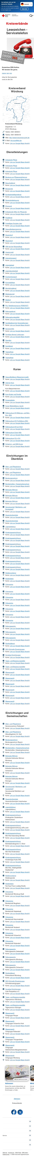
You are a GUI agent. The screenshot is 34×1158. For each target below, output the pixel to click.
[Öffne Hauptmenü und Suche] (31, 16)
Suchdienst (9, 346)
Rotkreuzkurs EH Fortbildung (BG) (16, 421)
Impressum (11, 1152)
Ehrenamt (8, 206)
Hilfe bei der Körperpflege (13, 246)
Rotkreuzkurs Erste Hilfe (13, 432)
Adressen (9, 1083)
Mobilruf (8, 300)
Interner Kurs (9, 383)
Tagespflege (9, 352)
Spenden (8, 340)
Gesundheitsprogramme (13, 229)
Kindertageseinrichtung (13, 532)
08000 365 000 (7, 73)
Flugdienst (8, 218)
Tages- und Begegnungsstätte (15, 661)
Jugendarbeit (9, 265)
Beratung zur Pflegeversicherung (16, 177)
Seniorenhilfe (9, 329)
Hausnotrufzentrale (11, 515)
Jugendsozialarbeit (11, 271)
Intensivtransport (10, 258)
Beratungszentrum (11, 478)
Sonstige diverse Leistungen (14, 334)
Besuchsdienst (10, 183)
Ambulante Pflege (11, 160)
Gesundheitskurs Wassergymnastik (17, 377)
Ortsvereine (9, 584)
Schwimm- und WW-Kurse (14, 444)
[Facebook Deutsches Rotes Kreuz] (14, 1112)
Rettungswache (10, 626)
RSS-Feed (18, 1152)
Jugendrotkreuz (10, 527)
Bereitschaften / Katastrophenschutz (17, 484)
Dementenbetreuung (12, 200)
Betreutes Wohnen (11, 490)
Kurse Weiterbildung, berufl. (14, 406)
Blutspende (9, 189)
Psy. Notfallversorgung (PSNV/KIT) (16, 305)
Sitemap (5, 1152)
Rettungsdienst (10, 311)
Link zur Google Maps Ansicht (20, 143)
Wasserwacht (9, 672)
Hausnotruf (9, 235)
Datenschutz (6, 1154)
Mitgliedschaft (9, 294)
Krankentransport (11, 277)
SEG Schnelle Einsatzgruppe (15, 649)
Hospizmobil (9, 252)
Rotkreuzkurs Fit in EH (12, 438)
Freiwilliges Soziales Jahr (13, 223)
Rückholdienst (10, 643)
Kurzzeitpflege (10, 282)
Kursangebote (10, 400)
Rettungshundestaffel (12, 317)
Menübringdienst (10, 288)
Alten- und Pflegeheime (13, 466)
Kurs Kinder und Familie (13, 394)
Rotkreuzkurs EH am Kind (13, 427)
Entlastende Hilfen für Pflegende (16, 212)
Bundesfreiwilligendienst (13, 194)
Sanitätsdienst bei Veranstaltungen (16, 323)
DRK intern (25, 1152)
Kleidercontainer (10, 573)
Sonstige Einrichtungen (13, 655)
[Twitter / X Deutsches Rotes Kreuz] (20, 1112)
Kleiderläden (9, 579)
